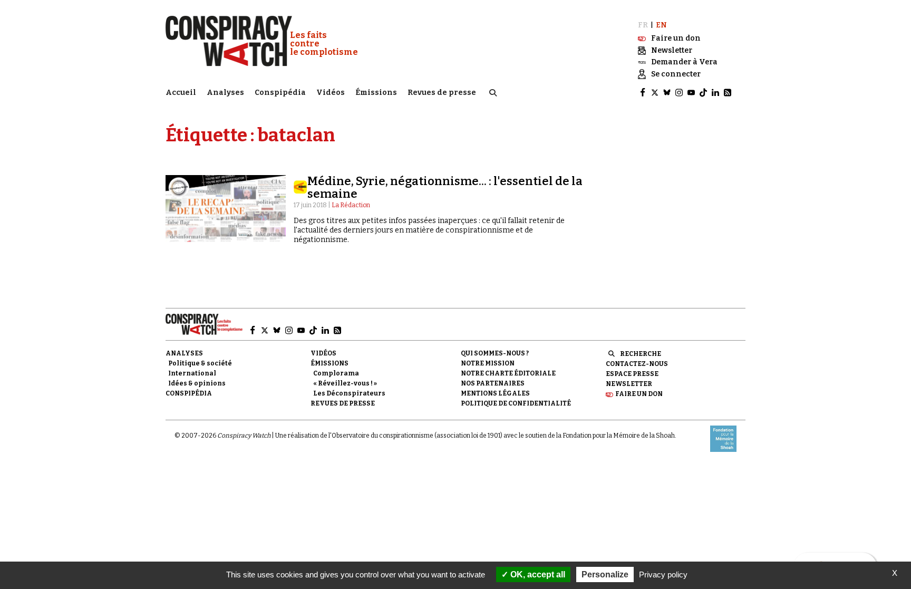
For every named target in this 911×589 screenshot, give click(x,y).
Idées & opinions (197, 383)
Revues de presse (442, 92)
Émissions (376, 92)
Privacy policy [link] (663, 574)
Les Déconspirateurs (349, 393)
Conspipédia (280, 92)
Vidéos (330, 92)
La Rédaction (351, 205)
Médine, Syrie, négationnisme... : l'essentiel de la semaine (445, 187)
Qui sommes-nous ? (495, 353)
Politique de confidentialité (516, 403)
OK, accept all (536, 574)
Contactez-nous (637, 364)
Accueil (181, 92)
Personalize (605, 574)
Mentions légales (495, 393)
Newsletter (629, 384)
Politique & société (200, 363)
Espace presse (632, 374)
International (192, 373)
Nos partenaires (493, 383)
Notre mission (488, 363)
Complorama (336, 373)
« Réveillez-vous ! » (345, 383)
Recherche (640, 354)
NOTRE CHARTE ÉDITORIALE (508, 373)
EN (661, 25)
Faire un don (639, 394)
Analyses (225, 92)
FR (643, 25)
